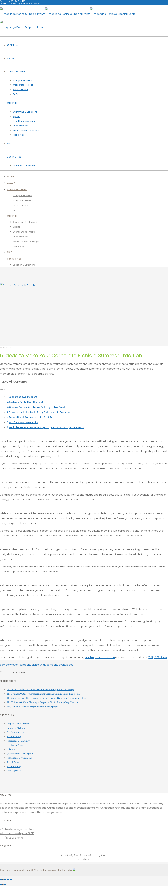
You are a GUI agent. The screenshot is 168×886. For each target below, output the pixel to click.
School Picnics (20, 89)
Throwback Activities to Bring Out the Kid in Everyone (39, 412)
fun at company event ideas (56, 664)
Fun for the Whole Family (23, 422)
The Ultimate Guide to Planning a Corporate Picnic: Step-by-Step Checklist (43, 702)
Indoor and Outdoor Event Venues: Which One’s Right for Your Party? (40, 689)
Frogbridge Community (18, 740)
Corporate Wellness (16, 728)
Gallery (11, 58)
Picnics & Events (17, 71)
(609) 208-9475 (157, 657)
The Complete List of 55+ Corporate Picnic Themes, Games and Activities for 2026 (46, 698)
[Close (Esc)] (1, 879)
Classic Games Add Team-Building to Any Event (37, 407)
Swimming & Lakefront (25, 111)
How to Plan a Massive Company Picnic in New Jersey (32, 706)
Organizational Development (20, 753)
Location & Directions (24, 165)
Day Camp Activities (16, 732)
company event (9, 664)
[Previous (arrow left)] (1, 884)
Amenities (12, 103)
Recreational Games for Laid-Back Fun (31, 417)
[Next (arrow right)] (4, 884)
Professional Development (19, 757)
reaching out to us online (100, 657)
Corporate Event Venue (18, 723)
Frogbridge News (15, 745)
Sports (16, 116)
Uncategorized (14, 770)
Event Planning (14, 736)
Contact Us (14, 156)
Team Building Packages (26, 130)
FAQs (16, 94)
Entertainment (20, 125)
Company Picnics (22, 80)
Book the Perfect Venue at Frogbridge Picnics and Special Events (46, 427)
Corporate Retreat (23, 84)
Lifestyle (11, 749)
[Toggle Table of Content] (2, 389)
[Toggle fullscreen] (8, 879)
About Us (12, 45)
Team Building (14, 766)
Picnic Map (19, 134)
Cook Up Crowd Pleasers (22, 397)
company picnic (29, 664)
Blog (10, 143)
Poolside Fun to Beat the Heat (26, 402)
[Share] (4, 879)
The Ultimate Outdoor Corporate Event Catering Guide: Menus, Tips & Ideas (43, 693)
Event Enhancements (24, 121)
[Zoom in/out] (11, 879)
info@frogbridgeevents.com (25, 3)
